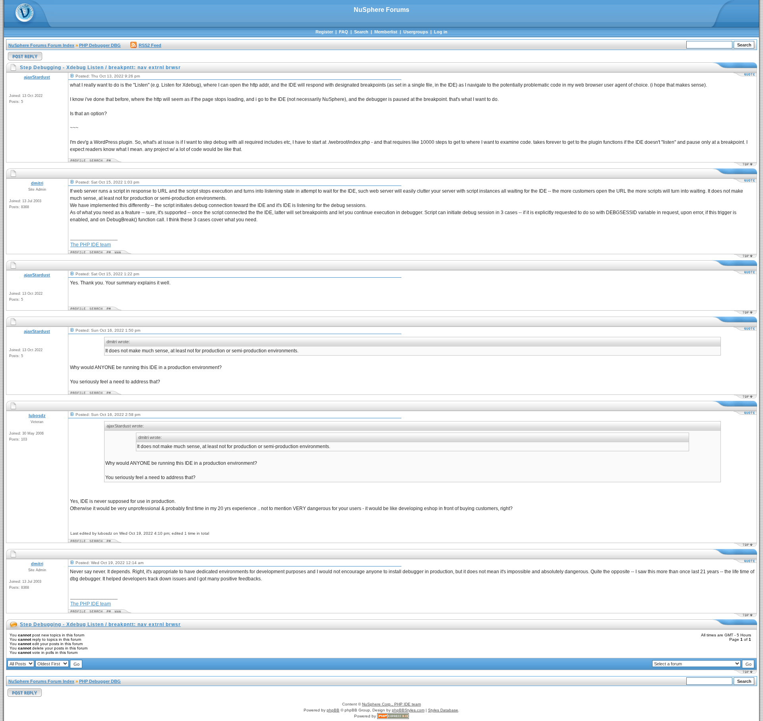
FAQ (343, 31)
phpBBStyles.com (408, 710)
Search (361, 31)
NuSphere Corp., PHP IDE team (391, 704)
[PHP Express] (393, 716)
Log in (440, 31)
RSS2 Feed (150, 45)
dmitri (37, 183)
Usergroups (415, 31)
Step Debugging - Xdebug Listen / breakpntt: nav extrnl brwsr (100, 624)
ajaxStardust (37, 77)
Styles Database (443, 710)
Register (324, 31)
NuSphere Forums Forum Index (41, 45)
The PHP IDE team (90, 244)
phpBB (333, 710)
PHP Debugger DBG (100, 45)
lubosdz (37, 415)
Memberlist (385, 31)
